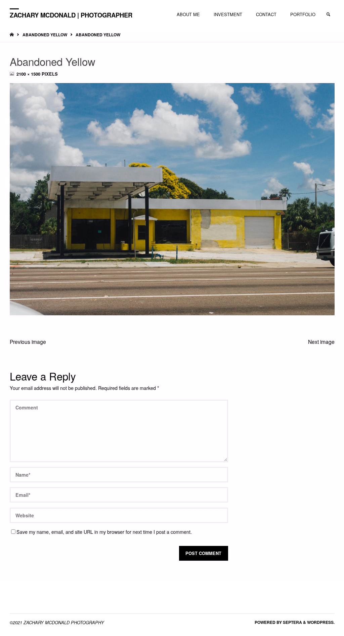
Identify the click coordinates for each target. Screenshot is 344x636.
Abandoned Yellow (45, 35)
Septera (292, 622)
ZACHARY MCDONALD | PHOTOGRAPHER (71, 14)
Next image (321, 341)
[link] (328, 14)
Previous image (28, 341)
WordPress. (321, 622)
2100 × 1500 (29, 74)
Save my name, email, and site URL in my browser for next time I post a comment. (104, 531)
